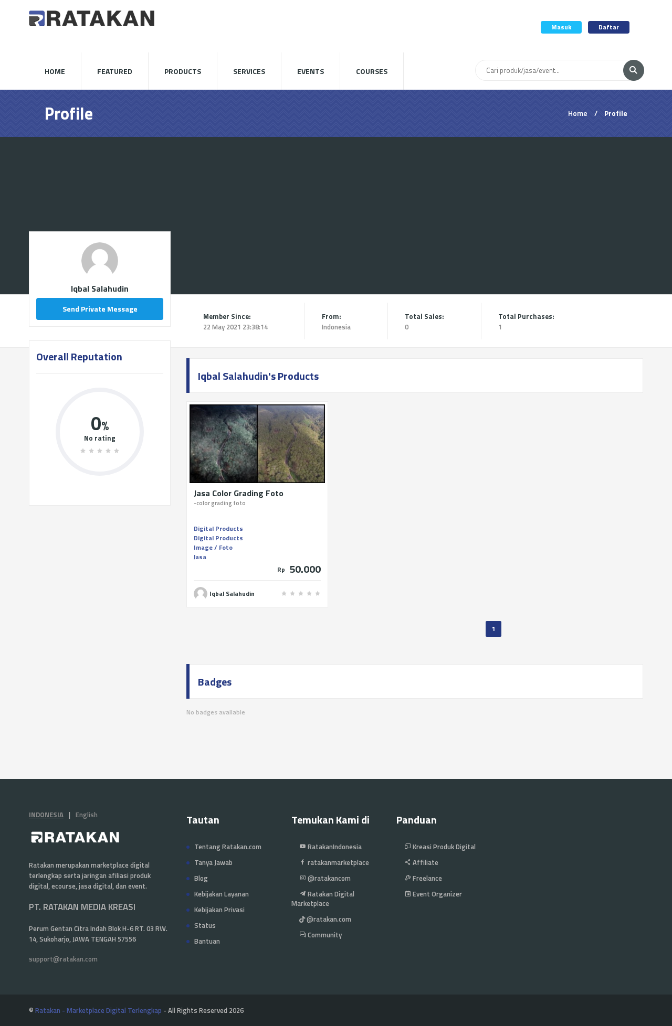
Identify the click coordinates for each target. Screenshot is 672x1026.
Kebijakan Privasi (219, 909)
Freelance (426, 878)
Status (205, 925)
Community (324, 934)
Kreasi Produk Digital (443, 846)
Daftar (608, 27)
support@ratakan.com (63, 959)
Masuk (561, 27)
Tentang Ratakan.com (227, 846)
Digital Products (218, 528)
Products (182, 71)
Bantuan (207, 941)
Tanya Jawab (213, 862)
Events (310, 71)
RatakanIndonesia (334, 846)
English (87, 814)
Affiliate (424, 862)
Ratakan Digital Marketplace (322, 899)
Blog (201, 878)
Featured (114, 71)
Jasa (200, 557)
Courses (371, 71)
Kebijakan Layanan (221, 894)
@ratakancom (328, 878)
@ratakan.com (328, 919)
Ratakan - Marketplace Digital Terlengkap (98, 1010)
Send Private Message (100, 308)
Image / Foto (213, 547)
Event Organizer (436, 894)
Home (55, 71)
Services (249, 71)
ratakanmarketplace (337, 862)
